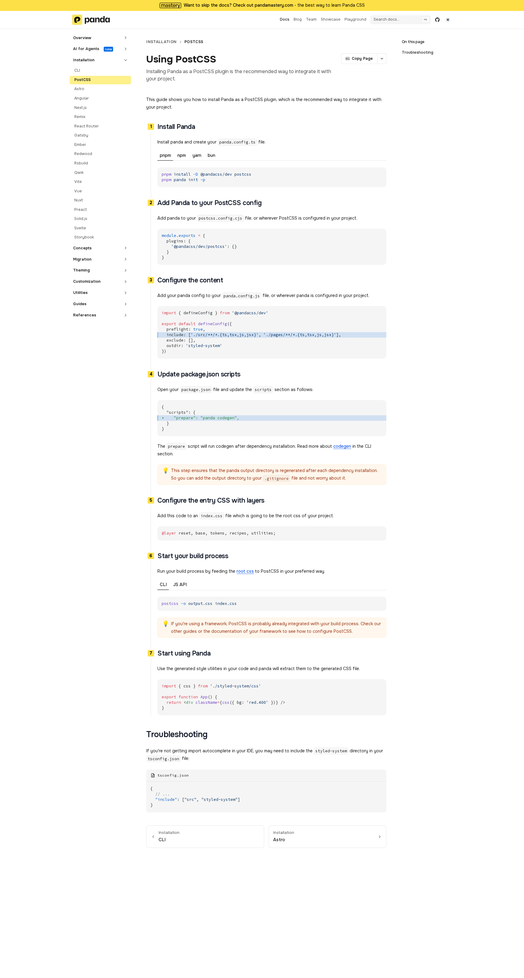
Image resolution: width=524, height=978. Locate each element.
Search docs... (387, 19)
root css (245, 571)
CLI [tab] (163, 584)
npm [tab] (181, 155)
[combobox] (448, 19)
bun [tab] (211, 155)
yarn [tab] (197, 155)
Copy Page (362, 58)
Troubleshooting (417, 52)
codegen (342, 446)
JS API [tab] (180, 584)
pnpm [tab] (165, 155)
